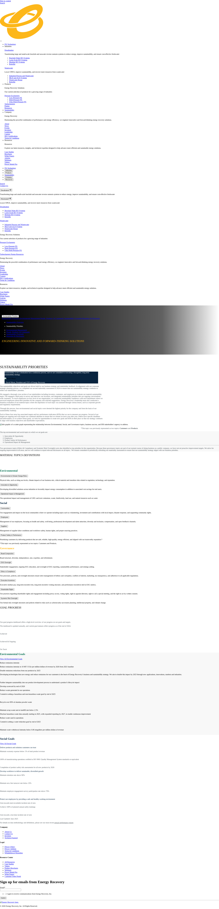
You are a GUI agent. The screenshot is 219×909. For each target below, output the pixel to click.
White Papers (9, 156)
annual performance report (63, 823)
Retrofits (12, 64)
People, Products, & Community (52, 318)
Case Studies (9, 152)
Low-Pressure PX (15, 98)
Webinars (8, 160)
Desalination (9, 50)
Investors (8, 130)
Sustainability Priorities (10, 316)
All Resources (10, 862)
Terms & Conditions (12, 138)
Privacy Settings (10, 849)
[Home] (109, 38)
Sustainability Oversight (73, 318)
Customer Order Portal (13, 876)
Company (8, 177)
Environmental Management (30, 318)
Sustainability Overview (11, 318)
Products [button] (8, 84)
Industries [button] (8, 46)
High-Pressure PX (15, 100)
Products (8, 173)
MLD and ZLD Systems (18, 78)
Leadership (9, 132)
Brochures (8, 154)
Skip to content (5, 1)
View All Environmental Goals (11, 659)
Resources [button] (8, 140)
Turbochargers (10, 104)
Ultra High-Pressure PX (17, 102)
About (7, 124)
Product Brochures (11, 868)
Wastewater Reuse (15, 80)
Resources (8, 108)
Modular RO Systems (17, 62)
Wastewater (9, 68)
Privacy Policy (10, 847)
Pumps (7, 106)
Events (7, 128)
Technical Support (11, 838)
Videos (7, 162)
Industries (8, 170)
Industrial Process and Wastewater (21, 76)
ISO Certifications (11, 136)
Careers (7, 134)
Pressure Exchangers (12, 96)
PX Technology (10, 44)
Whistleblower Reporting (14, 853)
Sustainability (9, 110)
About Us (8, 832)
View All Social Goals (8, 744)
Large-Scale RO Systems (18, 60)
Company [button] (8, 112)
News (7, 126)
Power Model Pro (11, 164)
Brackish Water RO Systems (19, 58)
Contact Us (4, 186)
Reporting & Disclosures (91, 318)
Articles (7, 158)
